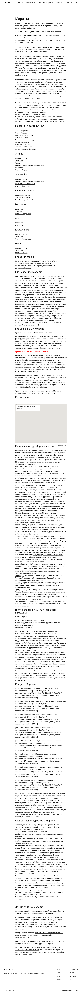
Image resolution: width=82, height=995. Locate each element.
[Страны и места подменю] (35, 2)
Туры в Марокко (21, 131)
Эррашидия (19, 576)
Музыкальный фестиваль (25, 184)
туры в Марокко (53, 348)
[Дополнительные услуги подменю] (53, 2)
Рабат (17, 525)
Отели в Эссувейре (22, 186)
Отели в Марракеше (23, 214)
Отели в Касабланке (23, 239)
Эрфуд (17, 589)
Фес (16, 543)
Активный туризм (22, 142)
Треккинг (18, 211)
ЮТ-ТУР (7, 3)
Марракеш (19, 490)
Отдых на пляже (21, 137)
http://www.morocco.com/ (39, 911)
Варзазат (19, 466)
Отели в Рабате (21, 253)
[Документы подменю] (63, 2)
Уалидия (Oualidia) (22, 197)
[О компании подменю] (73, 2)
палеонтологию (21, 597)
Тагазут (26, 450)
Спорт (17, 163)
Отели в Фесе (20, 225)
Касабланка (19, 478)
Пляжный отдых (21, 158)
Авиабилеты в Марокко (24, 135)
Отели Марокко (21, 133)
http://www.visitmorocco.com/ (52, 941)
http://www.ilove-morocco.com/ (39, 917)
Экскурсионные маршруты (25, 140)
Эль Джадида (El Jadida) (24, 200)
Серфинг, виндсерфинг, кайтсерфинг (29, 165)
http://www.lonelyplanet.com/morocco (49, 933)
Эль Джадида (20, 601)
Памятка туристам (22, 144)
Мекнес (18, 513)
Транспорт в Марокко (23, 147)
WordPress (75, 990)
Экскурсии (19, 161)
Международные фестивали (26, 149)
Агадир (18, 450)
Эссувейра (19, 564)
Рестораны (19, 167)
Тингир (18, 583)
